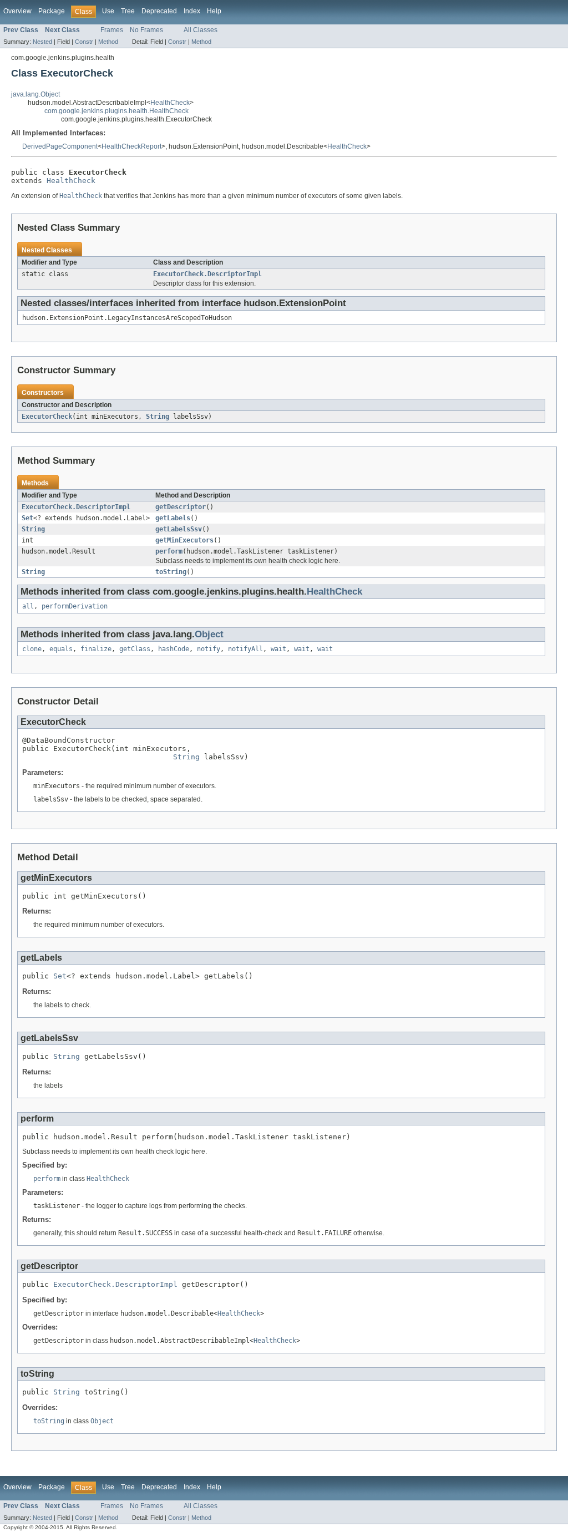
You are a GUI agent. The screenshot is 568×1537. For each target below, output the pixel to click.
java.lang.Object (35, 94)
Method (108, 41)
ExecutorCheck (47, 416)
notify (208, 649)
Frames (111, 30)
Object (209, 634)
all (28, 606)
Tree (128, 11)
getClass (134, 649)
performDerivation (75, 606)
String (157, 416)
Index (192, 11)
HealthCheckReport (131, 146)
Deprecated (159, 11)
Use (108, 11)
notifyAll (245, 649)
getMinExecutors (184, 540)
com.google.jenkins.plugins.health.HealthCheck (116, 111)
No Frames (146, 30)
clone (32, 649)
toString (170, 572)
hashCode (173, 649)
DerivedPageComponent (60, 146)
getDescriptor (180, 507)
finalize (95, 649)
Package (51, 11)
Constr (84, 41)
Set (27, 518)
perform (168, 551)
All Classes (200, 30)
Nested (42, 41)
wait (278, 649)
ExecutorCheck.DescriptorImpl (207, 274)
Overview (17, 11)
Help (214, 11)
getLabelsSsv (178, 529)
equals (61, 649)
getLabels (172, 518)
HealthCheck (170, 102)
